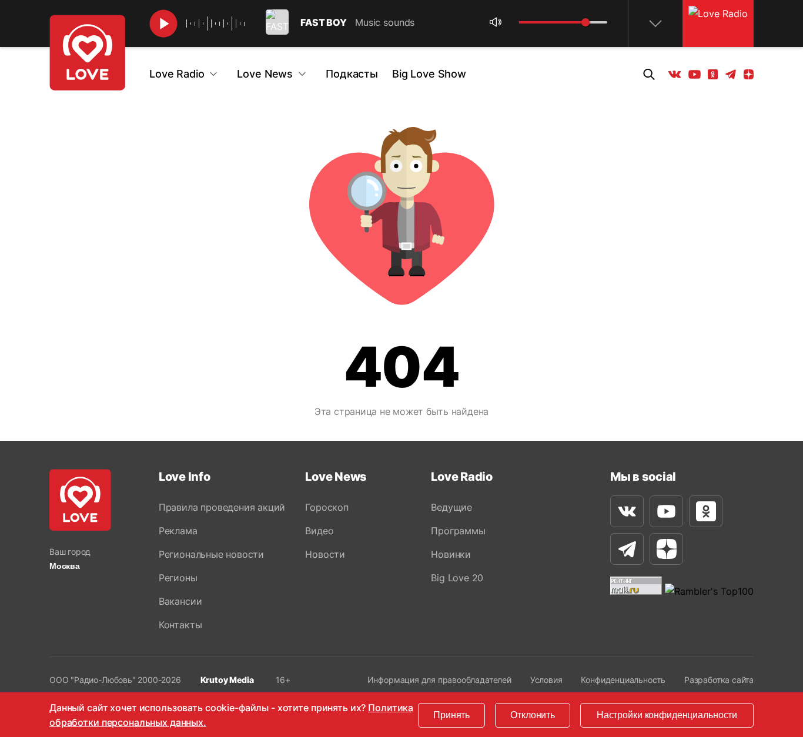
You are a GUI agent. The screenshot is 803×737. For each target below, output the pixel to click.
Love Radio (176, 74)
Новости (325, 554)
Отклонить (532, 715)
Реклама (178, 531)
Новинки (451, 554)
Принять (451, 715)
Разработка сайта (719, 680)
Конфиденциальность (623, 680)
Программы (458, 531)
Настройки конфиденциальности (667, 715)
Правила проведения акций (222, 507)
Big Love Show (429, 74)
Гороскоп (326, 507)
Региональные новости (211, 554)
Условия (546, 680)
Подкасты (352, 74)
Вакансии (180, 601)
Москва (64, 566)
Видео (319, 531)
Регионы (178, 578)
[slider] (585, 22)
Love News (265, 74)
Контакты (180, 625)
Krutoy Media (227, 680)
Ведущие (451, 507)
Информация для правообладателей (439, 680)
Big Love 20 (457, 578)
